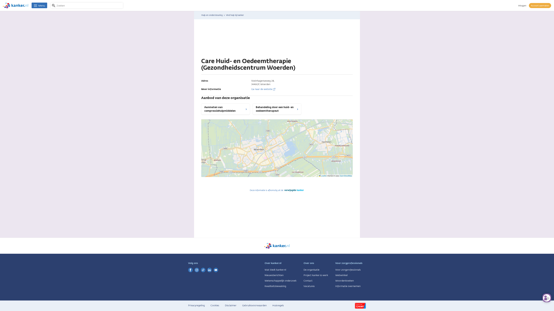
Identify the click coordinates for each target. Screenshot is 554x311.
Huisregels (278, 305)
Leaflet (323, 175)
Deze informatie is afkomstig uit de (267, 190)
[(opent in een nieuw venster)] (190, 270)
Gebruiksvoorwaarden (254, 305)
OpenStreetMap (346, 175)
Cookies (214, 305)
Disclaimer (230, 305)
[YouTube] (216, 270)
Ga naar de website (261, 89)
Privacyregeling (196, 305)
